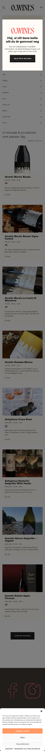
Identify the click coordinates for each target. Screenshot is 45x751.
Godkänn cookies (22, 731)
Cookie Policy (9, 748)
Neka (22, 737)
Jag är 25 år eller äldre (22, 58)
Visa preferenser (22, 744)
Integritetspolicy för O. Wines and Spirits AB (27, 748)
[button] (41, 711)
